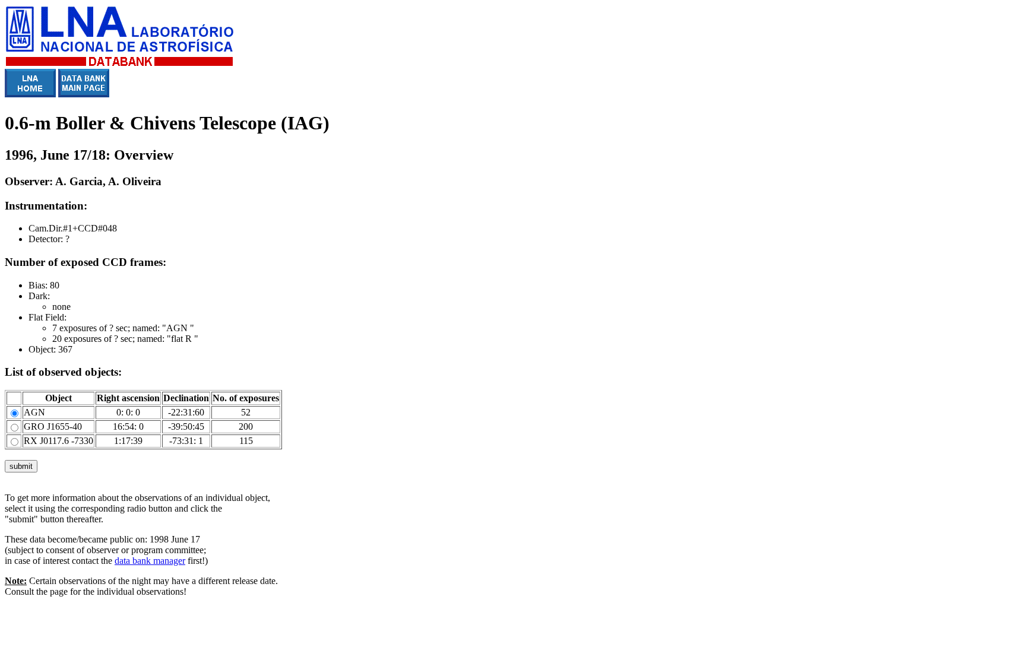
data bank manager (150, 561)
